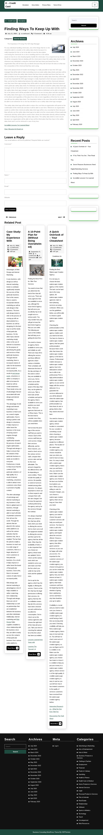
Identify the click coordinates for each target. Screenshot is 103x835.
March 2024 (76, 56)
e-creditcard (25, 33)
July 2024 (76, 47)
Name (6, 175)
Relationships (83, 804)
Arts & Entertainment (85, 749)
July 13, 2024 (57, 245)
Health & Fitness (84, 777)
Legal (80, 791)
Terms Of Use (57, 5)
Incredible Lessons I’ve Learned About (16, 125)
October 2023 (77, 65)
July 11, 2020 (12, 33)
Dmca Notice (35, 5)
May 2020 (76, 115)
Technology (82, 814)
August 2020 (77, 102)
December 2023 (78, 61)
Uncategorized (83, 820)
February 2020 (77, 124)
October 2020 (77, 92)
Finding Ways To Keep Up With (83, 173)
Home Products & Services (88, 784)
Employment (83, 764)
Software (81, 807)
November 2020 (78, 88)
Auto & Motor (83, 752)
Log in (56, 746)
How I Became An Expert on (13, 129)
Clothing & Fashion (85, 761)
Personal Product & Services (88, 794)
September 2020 (78, 97)
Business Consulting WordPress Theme (46, 832)
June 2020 (76, 111)
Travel (81, 817)
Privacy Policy (46, 5)
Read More (13, 648)
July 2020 (76, 106)
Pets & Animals (84, 797)
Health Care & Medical (86, 781)
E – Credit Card (10, 21)
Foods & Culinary (84, 771)
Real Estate (82, 800)
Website (7, 197)
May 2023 (76, 70)
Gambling (82, 774)
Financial (81, 768)
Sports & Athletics (84, 810)
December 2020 (78, 83)
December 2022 (78, 74)
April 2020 (76, 120)
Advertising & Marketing (86, 746)
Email (6, 186)
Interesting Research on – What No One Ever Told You (56, 709)
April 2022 (76, 79)
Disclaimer (26, 5)
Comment (8, 144)
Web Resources (84, 823)
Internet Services (20, 39)
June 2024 (76, 52)
